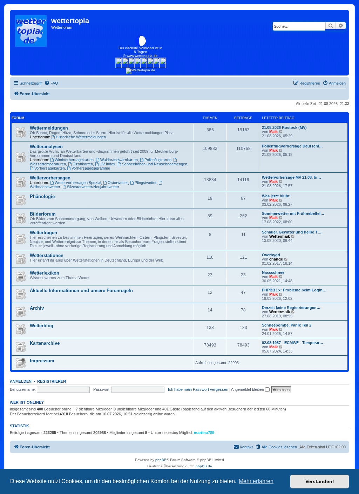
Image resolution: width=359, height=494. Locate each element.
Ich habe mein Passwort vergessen (198, 389)
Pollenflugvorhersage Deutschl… (292, 146)
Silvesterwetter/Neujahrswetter (93, 187)
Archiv (37, 308)
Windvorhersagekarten (74, 160)
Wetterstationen (46, 255)
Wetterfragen (43, 232)
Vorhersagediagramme (91, 168)
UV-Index (107, 164)
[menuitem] (51, 83)
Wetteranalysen (46, 146)
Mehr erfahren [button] (256, 481)
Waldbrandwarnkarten (119, 160)
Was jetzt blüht (276, 196)
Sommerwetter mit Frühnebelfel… (293, 213)
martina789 (204, 432)
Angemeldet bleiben (248, 389)
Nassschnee (273, 272)
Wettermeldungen (49, 128)
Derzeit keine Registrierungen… (291, 307)
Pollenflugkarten (157, 160)
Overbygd (271, 255)
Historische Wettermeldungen (81, 137)
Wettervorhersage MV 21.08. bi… (291, 177)
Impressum (42, 360)
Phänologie (42, 196)
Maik (273, 132)
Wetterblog (41, 325)
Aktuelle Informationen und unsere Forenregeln (81, 290)
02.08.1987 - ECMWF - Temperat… (292, 343)
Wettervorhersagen (50, 177)
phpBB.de (204, 466)
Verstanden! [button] (319, 481)
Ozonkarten (83, 164)
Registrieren (51, 381)
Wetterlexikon (44, 273)
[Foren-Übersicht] (31, 29)
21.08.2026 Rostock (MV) (284, 127)
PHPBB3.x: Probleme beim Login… (294, 290)
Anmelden (21, 381)
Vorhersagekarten (49, 168)
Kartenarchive (45, 343)
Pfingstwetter (146, 182)
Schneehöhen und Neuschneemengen (154, 164)
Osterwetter (118, 182)
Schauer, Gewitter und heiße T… (291, 232)
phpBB (161, 460)
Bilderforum (43, 214)
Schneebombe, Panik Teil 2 (286, 325)
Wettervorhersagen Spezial (78, 182)
